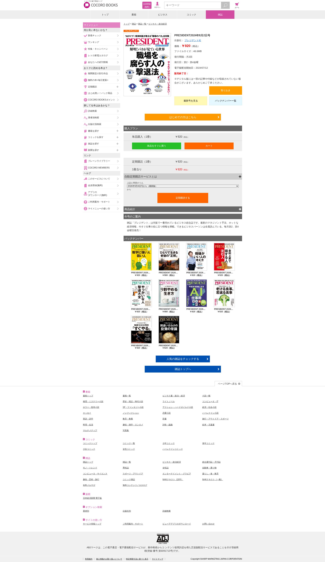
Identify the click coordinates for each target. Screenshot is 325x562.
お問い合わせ (208, 524)
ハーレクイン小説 (210, 413)
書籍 (134, 14)
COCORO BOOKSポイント (101, 99)
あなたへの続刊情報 (98, 62)
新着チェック (94, 35)
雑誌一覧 (142, 24)
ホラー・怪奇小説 (91, 407)
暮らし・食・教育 (210, 474)
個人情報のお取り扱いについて (109, 559)
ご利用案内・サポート (99, 201)
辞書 (164, 419)
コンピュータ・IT (210, 401)
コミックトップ (90, 443)
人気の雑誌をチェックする (183, 358)
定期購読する (183, 197)
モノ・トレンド (90, 468)
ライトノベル (168, 401)
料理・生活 (88, 425)
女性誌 (165, 468)
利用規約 (88, 559)
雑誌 (220, 14)
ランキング (93, 42)
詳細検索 (92, 111)
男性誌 (126, 468)
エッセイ (87, 413)
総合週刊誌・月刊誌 (211, 462)
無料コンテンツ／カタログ (135, 485)
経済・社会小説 (209, 407)
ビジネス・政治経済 (157, 24)
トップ (105, 14)
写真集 (126, 430)
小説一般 (206, 396)
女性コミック (129, 449)
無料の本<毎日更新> (98, 80)
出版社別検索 (94, 124)
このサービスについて (99, 178)
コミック (191, 14)
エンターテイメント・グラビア (176, 474)
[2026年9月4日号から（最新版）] (183, 186)
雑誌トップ (88, 462)
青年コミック (208, 443)
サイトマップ (157, 559)
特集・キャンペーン (98, 49)
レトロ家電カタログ (98, 55)
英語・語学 (88, 419)
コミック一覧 (129, 443)
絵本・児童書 (208, 425)
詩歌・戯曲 (167, 425)
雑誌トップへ (183, 368)
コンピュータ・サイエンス (95, 474)
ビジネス (162, 14)
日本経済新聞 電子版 (92, 498)
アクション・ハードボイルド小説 (177, 407)
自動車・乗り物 (209, 468)
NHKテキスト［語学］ (172, 479)
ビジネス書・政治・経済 (173, 396)
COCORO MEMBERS (99, 167)
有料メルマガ (89, 485)
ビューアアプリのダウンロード (176, 524)
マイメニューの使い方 (99, 208)
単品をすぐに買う (156, 145)
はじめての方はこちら (182, 117)
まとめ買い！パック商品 (100, 93)
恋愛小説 (166, 413)
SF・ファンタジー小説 (133, 407)
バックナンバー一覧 (225, 100)
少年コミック (168, 443)
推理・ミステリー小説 (93, 401)
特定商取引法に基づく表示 (137, 559)
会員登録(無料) (95, 185)
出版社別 (127, 511)
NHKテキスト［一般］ (212, 479)
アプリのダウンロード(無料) (97, 193)
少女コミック (89, 449)
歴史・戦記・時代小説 (133, 401)
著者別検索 (93, 117)
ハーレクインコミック (172, 449)
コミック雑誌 (129, 479)
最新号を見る (191, 100)
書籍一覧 (127, 396)
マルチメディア (90, 430)
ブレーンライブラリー (99, 161)
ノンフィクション (131, 413)
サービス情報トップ (92, 524)
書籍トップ (88, 396)
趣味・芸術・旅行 (91, 479)
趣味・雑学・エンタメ (133, 425)
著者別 (86, 511)
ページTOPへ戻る (227, 383)
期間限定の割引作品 (98, 73)
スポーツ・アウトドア (133, 474)
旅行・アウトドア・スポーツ (215, 419)
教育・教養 (128, 419)
